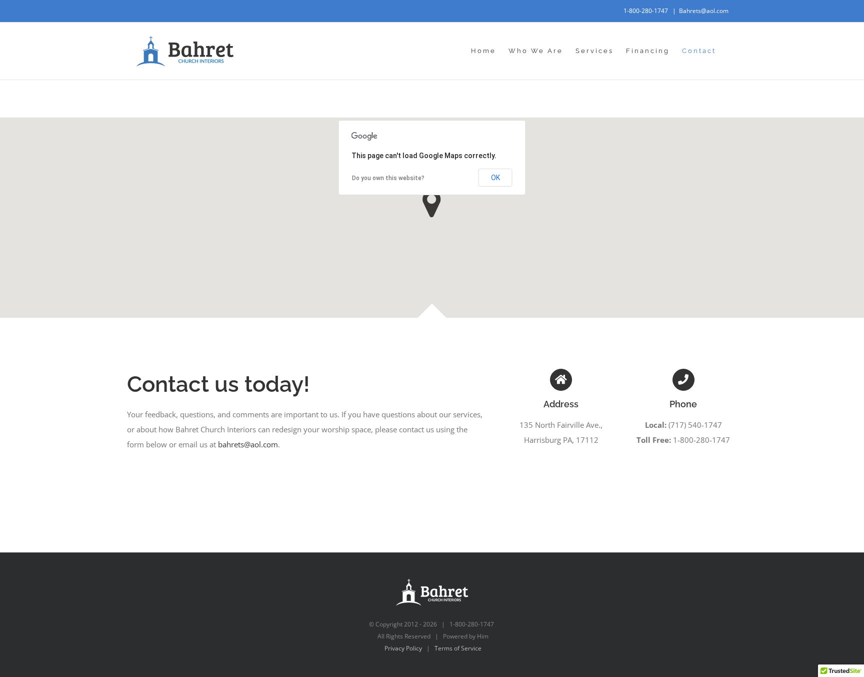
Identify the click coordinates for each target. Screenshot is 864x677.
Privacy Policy (403, 648)
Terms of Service (458, 648)
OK (495, 178)
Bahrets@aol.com (703, 11)
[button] (431, 204)
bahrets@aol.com (248, 444)
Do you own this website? (388, 178)
